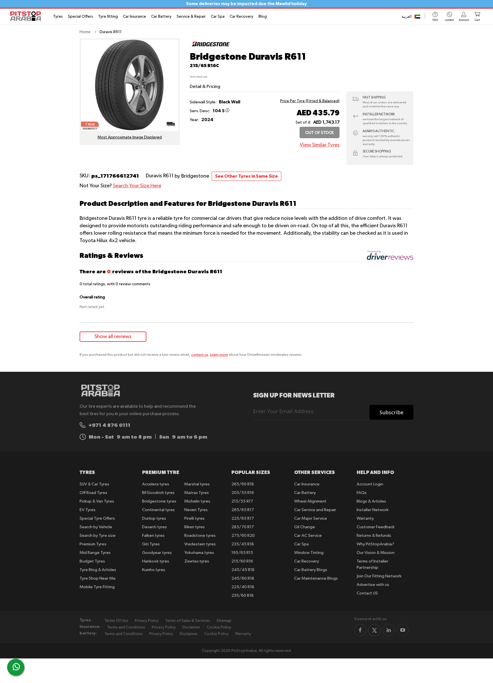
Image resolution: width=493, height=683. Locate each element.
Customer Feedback (376, 527)
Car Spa (218, 17)
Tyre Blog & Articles (98, 570)
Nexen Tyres (196, 510)
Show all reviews (113, 336)
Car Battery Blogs (310, 570)
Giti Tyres (151, 544)
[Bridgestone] (211, 49)
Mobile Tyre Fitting (97, 587)
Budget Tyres (92, 561)
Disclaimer (191, 627)
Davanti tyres (154, 527)
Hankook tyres (155, 561)
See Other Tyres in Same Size (246, 176)
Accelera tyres (155, 484)
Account (464, 20)
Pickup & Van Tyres (97, 501)
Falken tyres (153, 535)
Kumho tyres (153, 570)
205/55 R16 (242, 493)
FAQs (362, 493)
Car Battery (161, 17)
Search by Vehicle (96, 527)
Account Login (370, 484)
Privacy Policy (147, 621)
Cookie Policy (219, 627)
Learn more (219, 355)
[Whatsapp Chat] (16, 666)
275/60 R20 (243, 535)
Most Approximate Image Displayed (130, 137)
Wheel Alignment (310, 501)
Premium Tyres (93, 544)
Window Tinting (309, 553)
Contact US (367, 593)
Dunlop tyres (154, 518)
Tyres (58, 17)
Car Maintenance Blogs (316, 578)
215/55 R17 (242, 501)
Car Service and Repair (315, 510)
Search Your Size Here (137, 185)
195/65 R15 (242, 553)
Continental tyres (158, 510)
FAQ (435, 20)
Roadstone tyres (200, 535)
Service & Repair (191, 17)
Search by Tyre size (98, 535)
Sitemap (224, 621)
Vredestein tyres (200, 544)
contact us (199, 355)
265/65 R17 (242, 510)
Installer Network (373, 510)
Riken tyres (194, 527)
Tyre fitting (108, 17)
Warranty (365, 518)
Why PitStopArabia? (375, 544)
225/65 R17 (242, 518)
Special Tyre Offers (97, 518)
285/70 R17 (242, 527)
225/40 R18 (242, 587)
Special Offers (80, 17)
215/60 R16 (242, 561)
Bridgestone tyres (159, 501)
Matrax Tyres (196, 493)
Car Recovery (241, 17)
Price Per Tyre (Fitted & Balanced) (310, 101)
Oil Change (304, 527)
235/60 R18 (242, 595)
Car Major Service (310, 518)
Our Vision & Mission (376, 553)
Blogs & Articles (371, 501)
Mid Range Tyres (95, 553)
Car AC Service (308, 535)
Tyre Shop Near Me (98, 578)
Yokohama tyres (199, 553)
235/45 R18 (242, 544)
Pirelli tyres (194, 518)
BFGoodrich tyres (158, 493)
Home (85, 32)
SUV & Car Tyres (94, 484)
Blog (262, 17)
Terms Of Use (116, 621)
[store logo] (27, 16)
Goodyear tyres (157, 553)
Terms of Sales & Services (187, 621)
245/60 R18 (242, 578)
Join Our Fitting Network (379, 576)
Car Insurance (134, 17)
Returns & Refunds (374, 535)
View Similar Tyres (320, 145)
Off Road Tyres (93, 493)
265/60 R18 (242, 484)
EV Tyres (88, 510)
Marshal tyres (197, 484)
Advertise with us (373, 584)
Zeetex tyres (196, 561)
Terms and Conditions (126, 627)
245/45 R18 (242, 570)
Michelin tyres (197, 501)
